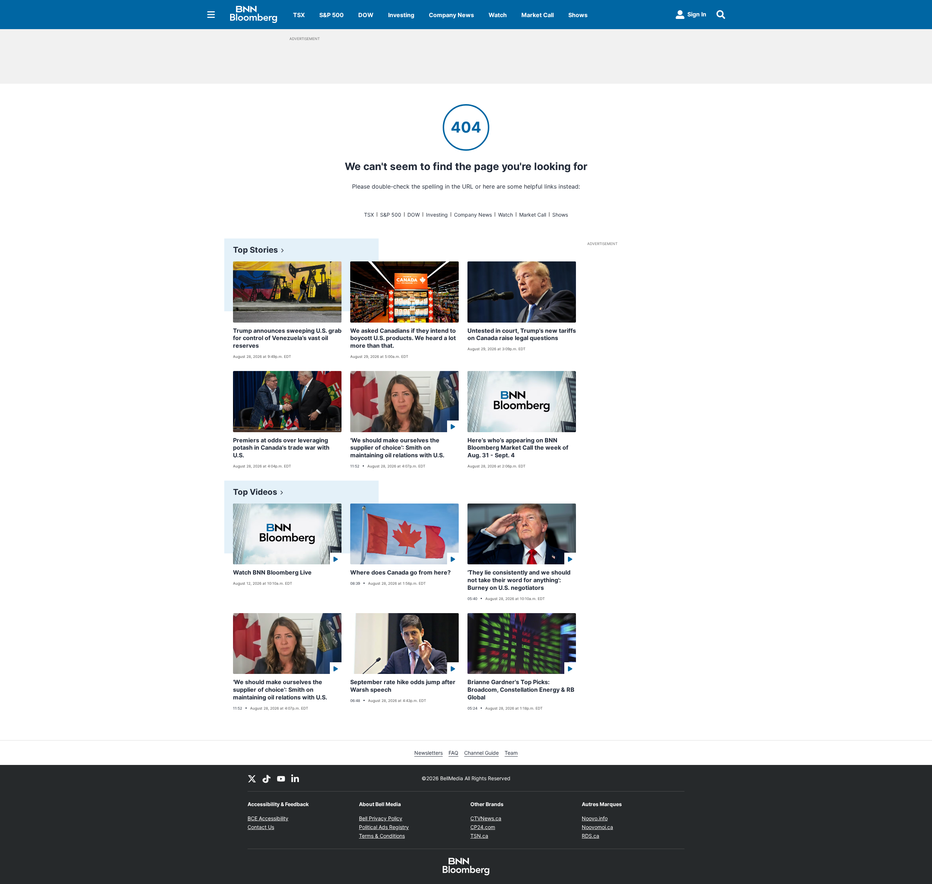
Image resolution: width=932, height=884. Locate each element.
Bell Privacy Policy (380, 818)
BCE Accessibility (268, 818)
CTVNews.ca (485, 818)
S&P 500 (331, 15)
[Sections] (211, 14)
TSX (299, 15)
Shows (578, 15)
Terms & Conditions (382, 836)
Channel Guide (481, 753)
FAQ (453, 753)
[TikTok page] (266, 778)
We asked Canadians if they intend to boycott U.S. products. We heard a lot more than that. (403, 338)
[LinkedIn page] (295, 778)
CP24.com (482, 827)
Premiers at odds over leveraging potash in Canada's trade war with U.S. (281, 448)
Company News (451, 15)
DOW (366, 15)
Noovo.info (595, 818)
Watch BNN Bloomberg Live (272, 572)
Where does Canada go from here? (400, 572)
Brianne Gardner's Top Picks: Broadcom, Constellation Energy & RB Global (520, 689)
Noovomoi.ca (597, 827)
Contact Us (261, 827)
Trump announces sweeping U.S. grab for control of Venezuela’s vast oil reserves (287, 338)
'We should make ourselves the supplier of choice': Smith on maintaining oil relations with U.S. (397, 448)
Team (511, 753)
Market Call (537, 15)
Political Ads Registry (384, 827)
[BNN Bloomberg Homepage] (253, 14)
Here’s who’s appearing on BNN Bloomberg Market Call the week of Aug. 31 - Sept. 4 (517, 448)
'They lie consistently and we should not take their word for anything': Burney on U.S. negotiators (518, 580)
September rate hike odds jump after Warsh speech (402, 685)
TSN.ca (479, 836)
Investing (401, 15)
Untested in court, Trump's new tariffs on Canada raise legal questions (521, 334)
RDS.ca (590, 836)
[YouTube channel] (281, 778)
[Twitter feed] (252, 778)
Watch (498, 15)
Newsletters (428, 753)
